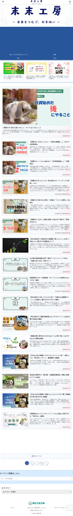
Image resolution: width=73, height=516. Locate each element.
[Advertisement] (36, 39)
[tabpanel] (14, 71)
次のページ (37, 456)
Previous (1, 71)
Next (72, 71)
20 (41, 463)
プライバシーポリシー (60, 507)
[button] (71, 478)
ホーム (13, 507)
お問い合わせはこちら (36, 510)
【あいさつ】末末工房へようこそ (36, 507)
